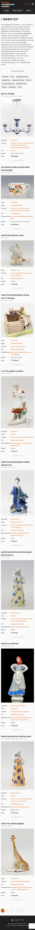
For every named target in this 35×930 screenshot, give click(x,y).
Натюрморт (5, 76)
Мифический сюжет (18, 80)
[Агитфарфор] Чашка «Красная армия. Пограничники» (15, 168)
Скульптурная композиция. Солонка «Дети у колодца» (15, 296)
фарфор (26, 147)
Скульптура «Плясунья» (10, 643)
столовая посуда (16, 213)
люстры (13, 150)
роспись (23, 346)
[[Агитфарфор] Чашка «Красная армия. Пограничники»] (17, 187)
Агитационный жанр (8, 83)
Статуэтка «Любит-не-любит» (12, 371)
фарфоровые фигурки (17, 278)
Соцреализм (12, 87)
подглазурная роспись (17, 881)
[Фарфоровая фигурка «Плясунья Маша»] (17, 765)
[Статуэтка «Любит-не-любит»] (17, 402)
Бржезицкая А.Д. (16, 613)
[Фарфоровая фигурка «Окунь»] (17, 253)
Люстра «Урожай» (8, 94)
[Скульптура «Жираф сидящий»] (17, 852)
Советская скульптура (17, 530)
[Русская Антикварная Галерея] (7, 4)
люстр (12, 273)
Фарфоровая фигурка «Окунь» (12, 235)
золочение (14, 143)
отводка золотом (16, 208)
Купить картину (17, 10)
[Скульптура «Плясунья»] (17, 675)
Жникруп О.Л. (15, 431)
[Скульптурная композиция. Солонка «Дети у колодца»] (17, 320)
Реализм (4, 87)
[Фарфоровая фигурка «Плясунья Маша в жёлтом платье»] (17, 585)
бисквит (13, 346)
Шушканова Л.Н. (15, 519)
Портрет (28, 80)
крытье (18, 346)
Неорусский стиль (21, 83)
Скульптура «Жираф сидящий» (12, 823)
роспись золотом (16, 621)
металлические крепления (18, 145)
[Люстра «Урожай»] (17, 118)
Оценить (28, 10)
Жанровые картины (22, 76)
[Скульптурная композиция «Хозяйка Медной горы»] (17, 493)
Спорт (12, 76)
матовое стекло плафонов (25, 143)
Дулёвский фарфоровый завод (20, 627)
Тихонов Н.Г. (14, 140)
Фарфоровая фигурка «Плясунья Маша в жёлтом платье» (16, 553)
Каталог (6, 10)
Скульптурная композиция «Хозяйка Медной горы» (15, 463)
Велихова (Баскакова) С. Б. (18, 706)
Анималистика (6, 80)
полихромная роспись (21, 273)
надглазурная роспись (17, 147)
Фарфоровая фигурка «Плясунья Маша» (16, 736)
